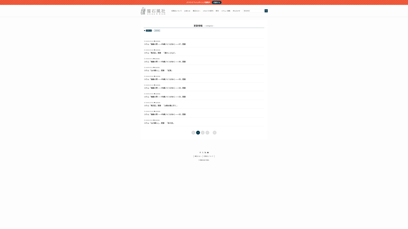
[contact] (208, 153)
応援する (217, 2)
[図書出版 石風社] (153, 11)
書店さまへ (198, 156)
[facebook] (200, 153)
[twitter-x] (203, 153)
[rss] (205, 153)
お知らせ (148, 30)
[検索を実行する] (266, 10)
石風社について (208, 156)
